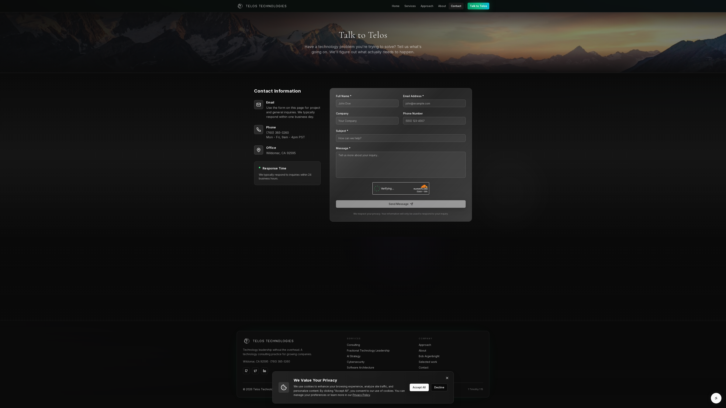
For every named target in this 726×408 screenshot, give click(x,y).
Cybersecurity (356, 361)
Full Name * (343, 96)
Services (410, 6)
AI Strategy (354, 356)
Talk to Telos (478, 6)
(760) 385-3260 (280, 361)
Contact (456, 6)
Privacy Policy (361, 394)
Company (342, 113)
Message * (343, 148)
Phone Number (413, 113)
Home (395, 6)
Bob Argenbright (429, 356)
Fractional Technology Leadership (368, 350)
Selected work (428, 361)
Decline (439, 387)
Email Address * (413, 96)
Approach (427, 6)
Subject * (342, 130)
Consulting (353, 344)
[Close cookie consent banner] (447, 378)
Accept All (419, 387)
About (442, 6)
